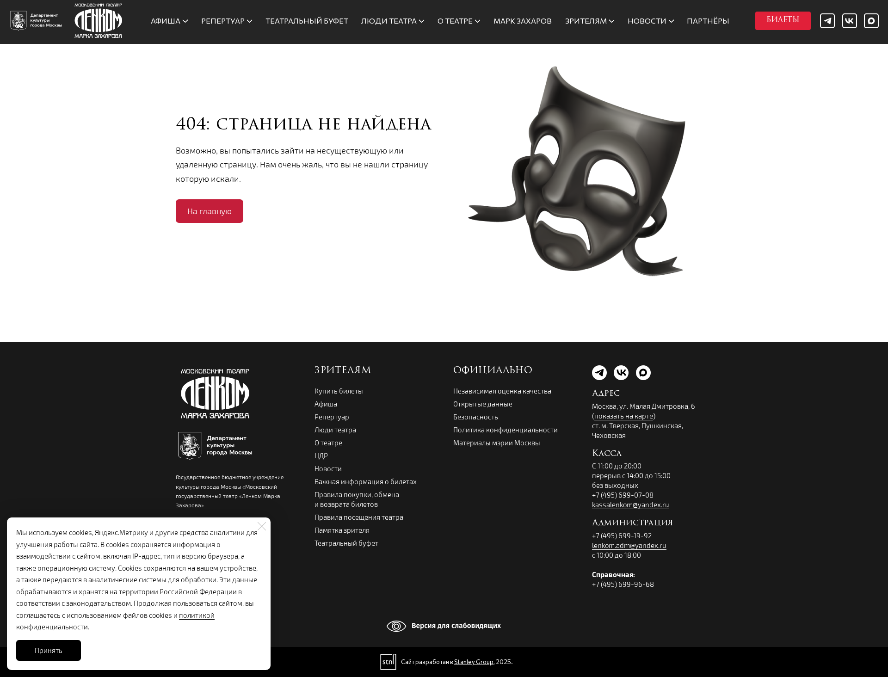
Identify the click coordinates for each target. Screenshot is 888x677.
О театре (328, 442)
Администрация (632, 523)
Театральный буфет (346, 543)
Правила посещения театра (358, 517)
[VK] (849, 20)
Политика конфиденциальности (505, 429)
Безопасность (475, 416)
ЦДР (321, 455)
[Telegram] (827, 20)
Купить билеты (338, 391)
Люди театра (335, 429)
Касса (607, 454)
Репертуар (331, 416)
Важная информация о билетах (365, 481)
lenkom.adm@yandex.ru (629, 545)
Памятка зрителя (342, 530)
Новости (328, 468)
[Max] (871, 20)
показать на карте (623, 416)
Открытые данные (482, 404)
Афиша (325, 404)
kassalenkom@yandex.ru (630, 504)
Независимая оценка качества (502, 391)
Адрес (606, 394)
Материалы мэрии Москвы (496, 442)
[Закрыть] (262, 526)
